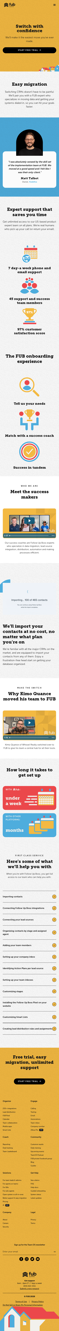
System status (36, 1194)
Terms (33, 1223)
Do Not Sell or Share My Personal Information (23, 1305)
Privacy (33, 1220)
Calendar (6, 1119)
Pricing (5, 1202)
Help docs (34, 1187)
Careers (5, 1223)
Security (6, 1227)
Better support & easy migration (15, 1198)
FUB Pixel (6, 1116)
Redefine (33, 182)
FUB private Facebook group (41, 1159)
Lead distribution (9, 1112)
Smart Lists (7, 1130)
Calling (33, 1108)
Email (33, 1116)
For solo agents (8, 1191)
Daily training (36, 1148)
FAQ (32, 1184)
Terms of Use (21, 1301)
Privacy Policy (38, 1301)
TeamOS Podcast (37, 1155)
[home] (9, 5)
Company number (38, 1126)
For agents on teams (10, 1184)
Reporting (6, 1144)
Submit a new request (29, 1288)
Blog (32, 1162)
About (5, 1220)
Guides (33, 1166)
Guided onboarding (38, 1191)
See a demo (35, 1180)
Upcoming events (37, 1151)
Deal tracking (8, 1148)
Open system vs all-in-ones (13, 1194)
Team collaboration (10, 1123)
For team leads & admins (12, 1180)
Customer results (37, 1144)
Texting (33, 1112)
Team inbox (35, 1123)
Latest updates (36, 1198)
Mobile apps (7, 1126)
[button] (54, 5)
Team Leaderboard (10, 1151)
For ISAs (6, 1187)
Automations (35, 1119)
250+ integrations (9, 1108)
